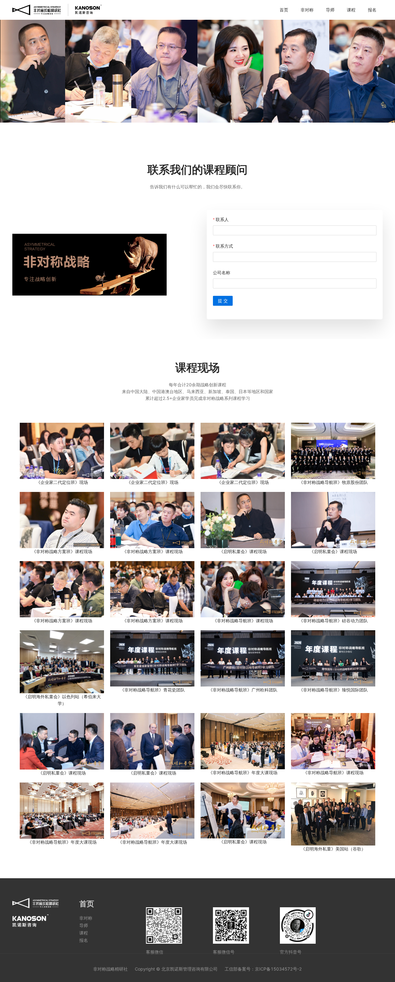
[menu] (242, 10)
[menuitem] (283, 10)
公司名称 (221, 272)
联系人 (222, 219)
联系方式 (224, 246)
